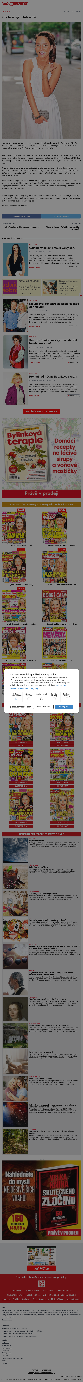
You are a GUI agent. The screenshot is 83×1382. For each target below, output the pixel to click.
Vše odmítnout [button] (43, 707)
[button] (41, 689)
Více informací (61, 685)
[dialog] (41, 691)
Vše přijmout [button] (64, 707)
